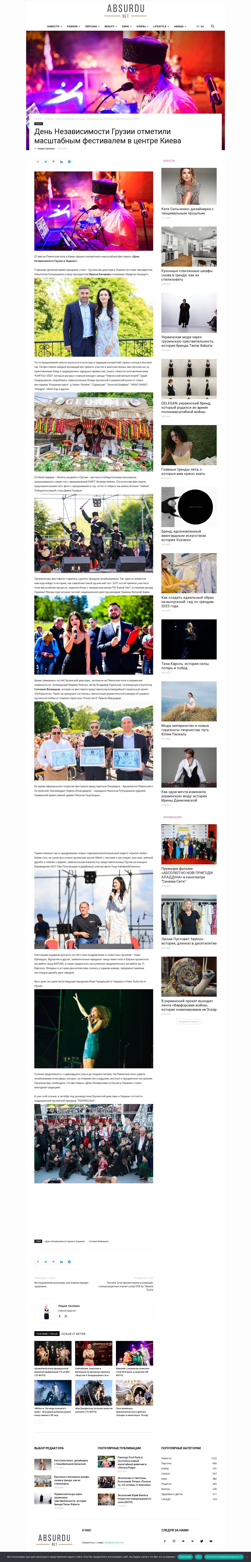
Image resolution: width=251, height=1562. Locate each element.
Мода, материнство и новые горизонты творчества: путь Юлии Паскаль (185, 730)
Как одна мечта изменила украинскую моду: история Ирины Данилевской (184, 796)
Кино (125, 26)
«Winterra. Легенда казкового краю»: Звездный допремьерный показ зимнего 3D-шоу (52, 1411)
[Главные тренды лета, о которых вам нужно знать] (189, 445)
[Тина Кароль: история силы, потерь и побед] (189, 639)
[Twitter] (201, 1541)
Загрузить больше (187, 1021)
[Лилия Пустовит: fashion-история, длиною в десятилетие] (189, 915)
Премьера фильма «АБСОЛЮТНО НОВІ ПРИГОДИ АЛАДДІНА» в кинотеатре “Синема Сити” (187, 875)
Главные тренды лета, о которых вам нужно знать (183, 471)
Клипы (141, 26)
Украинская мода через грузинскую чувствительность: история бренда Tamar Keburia (187, 341)
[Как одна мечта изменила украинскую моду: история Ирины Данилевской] (189, 767)
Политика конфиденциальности (224, 1556)
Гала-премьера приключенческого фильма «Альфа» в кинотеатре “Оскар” (132, 1411)
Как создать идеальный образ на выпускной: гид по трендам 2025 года (187, 601)
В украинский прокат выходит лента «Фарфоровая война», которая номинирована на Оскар (189, 1005)
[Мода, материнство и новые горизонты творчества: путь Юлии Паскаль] (189, 701)
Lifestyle (159, 26)
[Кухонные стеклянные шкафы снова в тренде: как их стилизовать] (189, 247)
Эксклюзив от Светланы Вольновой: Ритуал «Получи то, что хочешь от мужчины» (134, 1481)
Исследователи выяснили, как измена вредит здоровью (61, 1284)
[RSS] (192, 1541)
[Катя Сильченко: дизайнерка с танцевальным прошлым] (189, 186)
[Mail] (183, 1541)
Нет (198, 1556)
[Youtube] (210, 1541)
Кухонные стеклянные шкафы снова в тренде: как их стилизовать (187, 275)
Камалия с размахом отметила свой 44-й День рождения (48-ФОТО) (132, 1372)
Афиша (179, 26)
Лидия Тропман (46, 148)
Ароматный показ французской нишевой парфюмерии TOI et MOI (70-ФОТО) (52, 1372)
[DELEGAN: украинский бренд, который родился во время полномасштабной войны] (189, 379)
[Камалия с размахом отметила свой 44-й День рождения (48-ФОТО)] (134, 1353)
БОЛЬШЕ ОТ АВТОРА (74, 1334)
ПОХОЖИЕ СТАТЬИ (47, 1334)
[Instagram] (67, 1316)
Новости (53, 26)
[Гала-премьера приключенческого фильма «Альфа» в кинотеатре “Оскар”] (134, 1393)
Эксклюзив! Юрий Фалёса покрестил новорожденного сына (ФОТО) (134, 1498)
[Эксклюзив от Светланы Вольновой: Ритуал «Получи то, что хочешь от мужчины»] (106, 1482)
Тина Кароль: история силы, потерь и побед (185, 666)
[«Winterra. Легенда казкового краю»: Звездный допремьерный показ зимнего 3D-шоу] (53, 1393)
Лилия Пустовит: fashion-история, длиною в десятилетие (189, 941)
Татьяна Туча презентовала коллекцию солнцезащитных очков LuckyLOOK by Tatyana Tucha (126, 1286)
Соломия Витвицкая (98, 1241)
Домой (37, 118)
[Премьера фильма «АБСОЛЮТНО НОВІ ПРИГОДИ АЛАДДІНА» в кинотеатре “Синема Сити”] (189, 844)
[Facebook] (61, 1316)
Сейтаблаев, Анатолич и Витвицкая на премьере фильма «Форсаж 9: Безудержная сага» (92, 1372)
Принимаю (185, 1556)
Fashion (72, 26)
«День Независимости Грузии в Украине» (64, 1241)
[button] (212, 26)
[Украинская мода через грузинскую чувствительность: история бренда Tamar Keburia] (189, 313)
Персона (91, 26)
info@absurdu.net (114, 1542)
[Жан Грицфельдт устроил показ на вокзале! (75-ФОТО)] (93, 1393)
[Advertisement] (93, 826)
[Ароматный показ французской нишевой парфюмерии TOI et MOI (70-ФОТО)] (53, 1353)
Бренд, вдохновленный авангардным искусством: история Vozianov (183, 535)
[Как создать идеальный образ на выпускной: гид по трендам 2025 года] (189, 573)
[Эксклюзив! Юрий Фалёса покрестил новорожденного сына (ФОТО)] (106, 1499)
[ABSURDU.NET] (125, 11)
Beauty (109, 26)
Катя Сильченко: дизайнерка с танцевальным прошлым (187, 211)
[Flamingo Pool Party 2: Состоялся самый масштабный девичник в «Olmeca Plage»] (106, 1461)
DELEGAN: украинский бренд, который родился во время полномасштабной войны (186, 407)
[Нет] (246, 1557)
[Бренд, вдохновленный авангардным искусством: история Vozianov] (189, 507)
